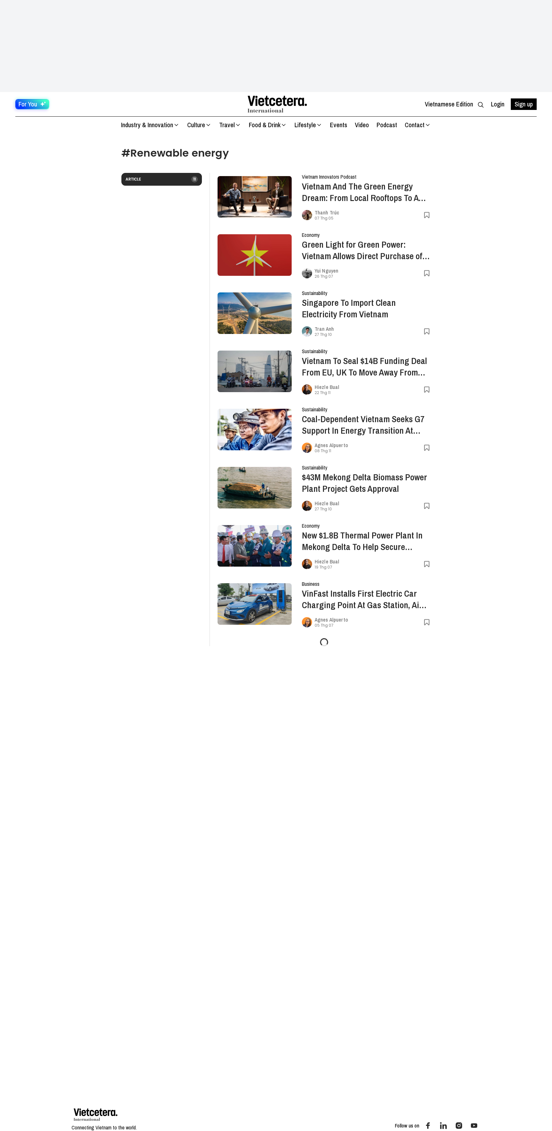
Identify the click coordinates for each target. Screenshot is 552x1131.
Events (338, 124)
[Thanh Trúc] (307, 215)
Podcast (387, 124)
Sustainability (314, 293)
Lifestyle (305, 124)
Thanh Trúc (327, 212)
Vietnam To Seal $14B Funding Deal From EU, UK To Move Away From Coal (364, 366)
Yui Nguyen (326, 270)
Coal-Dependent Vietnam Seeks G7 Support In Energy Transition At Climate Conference (363, 424)
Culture (196, 124)
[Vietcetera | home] (96, 1114)
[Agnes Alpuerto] (307, 448)
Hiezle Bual (327, 387)
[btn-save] (427, 215)
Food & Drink (264, 124)
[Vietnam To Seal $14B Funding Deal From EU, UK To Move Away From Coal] (255, 371)
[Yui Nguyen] (307, 273)
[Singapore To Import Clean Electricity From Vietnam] (255, 313)
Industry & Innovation (147, 124)
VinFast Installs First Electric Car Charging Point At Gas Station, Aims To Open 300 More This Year (365, 599)
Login (497, 104)
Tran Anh (324, 329)
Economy (311, 234)
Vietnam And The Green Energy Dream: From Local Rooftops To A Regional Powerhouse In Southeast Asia (363, 192)
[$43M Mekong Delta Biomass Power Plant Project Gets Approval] (255, 488)
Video (362, 124)
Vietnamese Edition (449, 104)
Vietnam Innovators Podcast (329, 176)
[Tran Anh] (307, 331)
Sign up (524, 104)
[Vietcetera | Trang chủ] (277, 104)
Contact (415, 124)
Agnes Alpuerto (331, 445)
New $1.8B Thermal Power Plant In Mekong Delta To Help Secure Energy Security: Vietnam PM (362, 541)
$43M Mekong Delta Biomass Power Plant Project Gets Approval (364, 482)
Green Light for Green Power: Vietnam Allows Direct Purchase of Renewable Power (362, 250)
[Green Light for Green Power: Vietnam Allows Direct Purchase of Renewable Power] (255, 255)
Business (310, 583)
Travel (227, 124)
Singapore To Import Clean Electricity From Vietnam (349, 308)
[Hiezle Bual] (307, 389)
